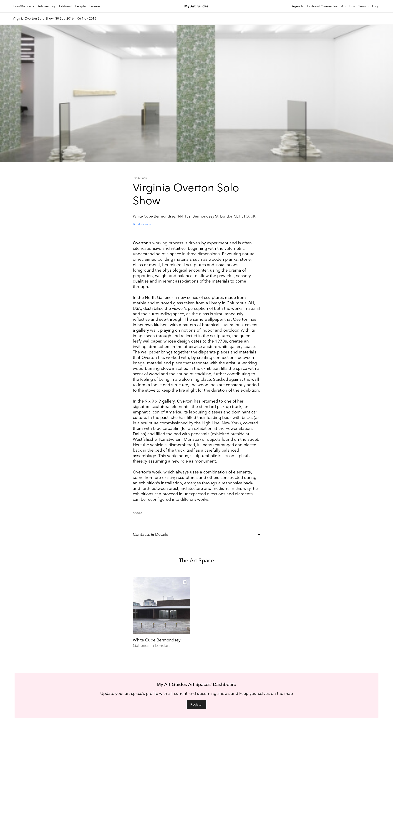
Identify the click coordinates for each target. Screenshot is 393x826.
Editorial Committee (322, 6)
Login (376, 6)
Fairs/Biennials (23, 6)
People (80, 6)
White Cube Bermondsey (154, 216)
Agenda (298, 6)
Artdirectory (46, 6)
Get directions (142, 224)
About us (348, 6)
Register (196, 704)
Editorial (65, 6)
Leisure (94, 6)
